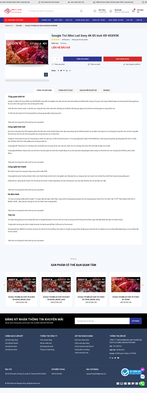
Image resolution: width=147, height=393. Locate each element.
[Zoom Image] (46, 75)
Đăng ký (117, 12)
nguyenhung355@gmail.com (96, 374)
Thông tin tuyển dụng (47, 349)
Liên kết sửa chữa (11, 349)
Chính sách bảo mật (81, 353)
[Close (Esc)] (1, 389)
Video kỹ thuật (98, 20)
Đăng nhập (125, 12)
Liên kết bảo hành (11, 346)
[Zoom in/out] (6, 389)
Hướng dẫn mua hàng (82, 349)
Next (143, 285)
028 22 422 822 (57, 374)
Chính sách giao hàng (82, 343)
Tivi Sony (63, 43)
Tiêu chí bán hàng (46, 340)
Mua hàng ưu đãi (116, 20)
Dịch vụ (69, 20)
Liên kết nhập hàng (11, 340)
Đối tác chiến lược (46, 343)
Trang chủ (46, 20)
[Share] (2, 389)
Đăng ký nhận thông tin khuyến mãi (34, 319)
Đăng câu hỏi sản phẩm (80, 39)
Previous (4, 285)
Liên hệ (139, 20)
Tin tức (129, 20)
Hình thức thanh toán (82, 340)
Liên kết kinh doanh (11, 343)
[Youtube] (118, 358)
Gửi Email (136, 321)
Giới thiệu (58, 20)
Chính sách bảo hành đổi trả (84, 346)
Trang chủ (9, 25)
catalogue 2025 (82, 20)
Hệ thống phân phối (46, 346)
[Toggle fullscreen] (4, 389)
